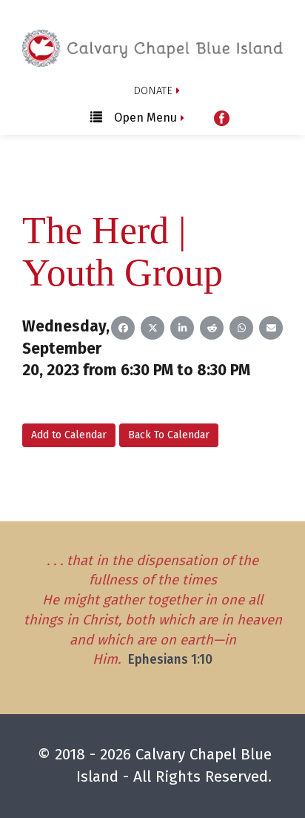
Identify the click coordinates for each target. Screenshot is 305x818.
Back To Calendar (169, 435)
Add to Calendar (69, 435)
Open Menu (145, 118)
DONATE (152, 90)
